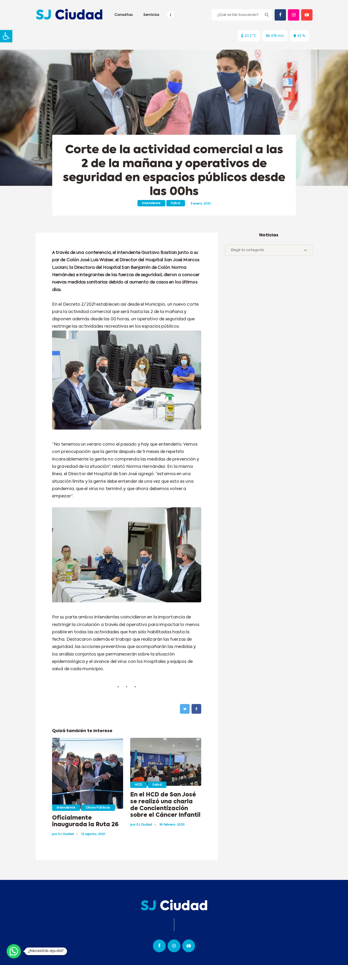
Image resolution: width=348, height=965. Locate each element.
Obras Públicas (98, 807)
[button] (6, 36)
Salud (175, 203)
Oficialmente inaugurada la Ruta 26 (85, 821)
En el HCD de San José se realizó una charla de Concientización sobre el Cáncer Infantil (165, 805)
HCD (138, 784)
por (63, 834)
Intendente (151, 203)
